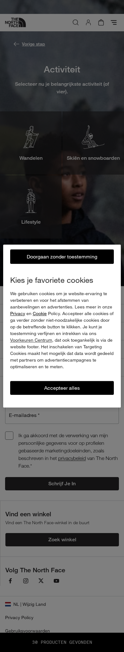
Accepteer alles (62, 388)
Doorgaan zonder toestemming (62, 256)
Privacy (17, 313)
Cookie (40, 313)
